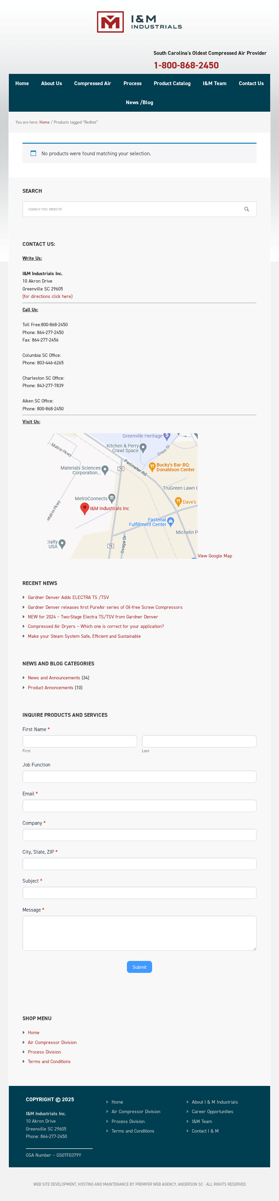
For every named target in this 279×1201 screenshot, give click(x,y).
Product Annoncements (50, 687)
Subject (32, 881)
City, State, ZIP (40, 852)
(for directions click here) (47, 296)
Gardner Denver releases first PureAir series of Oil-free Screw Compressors (105, 607)
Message (33, 909)
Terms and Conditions (49, 1061)
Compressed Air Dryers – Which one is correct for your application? (96, 626)
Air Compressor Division (52, 1042)
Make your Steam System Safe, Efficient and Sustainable (84, 636)
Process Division (44, 1052)
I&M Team (202, 1121)
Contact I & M (205, 1131)
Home (33, 1032)
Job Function (36, 764)
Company (34, 823)
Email (30, 793)
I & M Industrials (139, 22)
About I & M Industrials (215, 1102)
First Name (36, 729)
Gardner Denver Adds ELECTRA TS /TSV (68, 597)
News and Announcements (54, 677)
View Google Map (215, 555)
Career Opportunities (212, 1111)
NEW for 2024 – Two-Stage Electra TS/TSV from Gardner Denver (93, 616)
